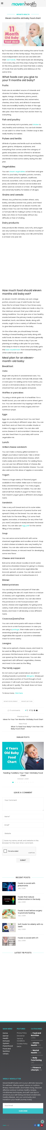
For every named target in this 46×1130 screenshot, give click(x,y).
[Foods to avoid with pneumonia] (9, 886)
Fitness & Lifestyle (36, 1068)
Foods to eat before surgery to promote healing (30, 911)
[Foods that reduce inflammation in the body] (9, 900)
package (15, 629)
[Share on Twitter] (32, 710)
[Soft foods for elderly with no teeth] (9, 927)
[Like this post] (27, 710)
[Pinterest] (42, 1125)
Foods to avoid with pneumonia (26, 884)
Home (5, 1033)
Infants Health (36, 1044)
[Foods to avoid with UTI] (9, 941)
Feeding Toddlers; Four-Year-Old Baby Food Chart (23, 774)
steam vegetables (17, 171)
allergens (30, 676)
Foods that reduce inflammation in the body (29, 898)
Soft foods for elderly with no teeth (30, 925)
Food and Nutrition (7, 1049)
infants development (11, 701)
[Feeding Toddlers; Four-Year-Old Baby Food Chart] (23, 756)
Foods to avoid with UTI (28, 938)
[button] (4, 762)
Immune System (6, 1042)
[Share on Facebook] (29, 710)
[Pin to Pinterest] (34, 710)
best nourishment (13, 349)
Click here (19, 693)
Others (5, 1054)
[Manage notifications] (42, 1121)
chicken (36, 124)
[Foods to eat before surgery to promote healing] (9, 913)
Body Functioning (36, 1060)
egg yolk (25, 525)
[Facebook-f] (35, 1125)
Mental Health (36, 1051)
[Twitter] (38, 1125)
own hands (11, 60)
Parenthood (8, 1046)
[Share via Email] (37, 710)
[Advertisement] (23, 264)
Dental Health (5, 1037)
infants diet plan (26, 701)
